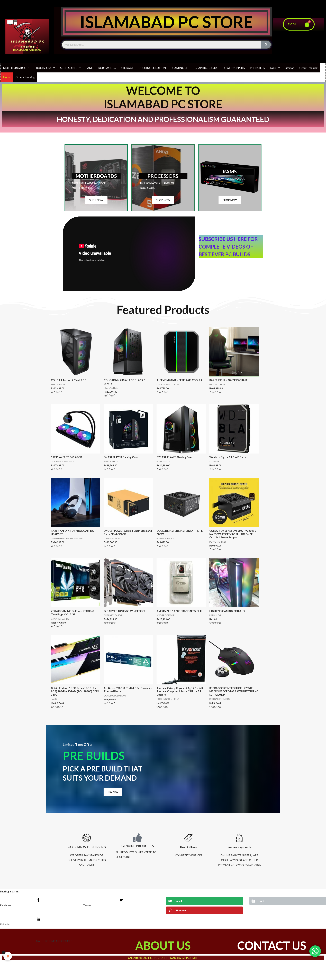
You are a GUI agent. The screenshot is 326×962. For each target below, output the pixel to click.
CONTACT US (271, 945)
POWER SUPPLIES (234, 67)
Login (273, 67)
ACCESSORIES (68, 67)
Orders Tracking (25, 77)
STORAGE (127, 67)
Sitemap (289, 67)
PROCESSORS (42, 67)
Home (6, 77)
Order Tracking (308, 67)
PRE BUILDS (257, 67)
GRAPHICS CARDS (206, 67)
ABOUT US (163, 945)
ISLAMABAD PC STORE (166, 21)
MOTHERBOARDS (14, 67)
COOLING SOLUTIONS (153, 67)
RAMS (89, 67)
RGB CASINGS (107, 67)
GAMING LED (180, 67)
